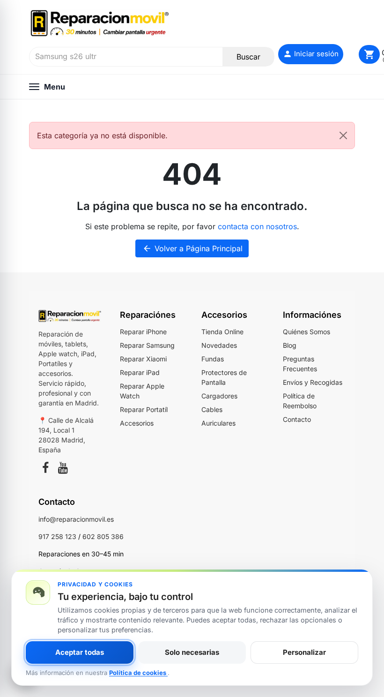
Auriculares (218, 423)
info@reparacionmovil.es (76, 519)
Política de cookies (138, 672)
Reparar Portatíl (144, 409)
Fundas (212, 359)
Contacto (297, 419)
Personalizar (304, 652)
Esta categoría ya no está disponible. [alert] (102, 135)
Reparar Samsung (147, 345)
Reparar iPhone (143, 332)
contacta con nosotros (257, 226)
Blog (289, 345)
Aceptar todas (79, 652)
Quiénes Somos (306, 332)
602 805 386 (103, 536)
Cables (211, 409)
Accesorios (137, 423)
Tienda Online (222, 332)
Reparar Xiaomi (143, 359)
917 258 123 (57, 536)
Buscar (248, 56)
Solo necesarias (192, 652)
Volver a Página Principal (192, 248)
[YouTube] (63, 469)
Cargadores (219, 396)
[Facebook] (45, 469)
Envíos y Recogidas (312, 382)
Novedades (219, 345)
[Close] (343, 135)
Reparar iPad (140, 372)
